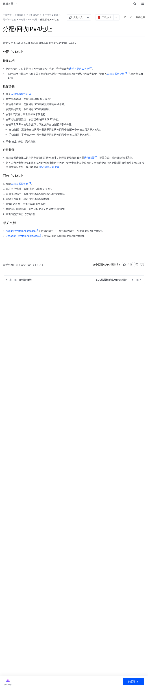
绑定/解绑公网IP (48, 167)
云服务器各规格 (116, 73)
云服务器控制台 (20, 94)
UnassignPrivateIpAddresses (22, 236)
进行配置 (89, 157)
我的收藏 (140, 17)
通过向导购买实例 (79, 68)
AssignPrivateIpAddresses (21, 231)
